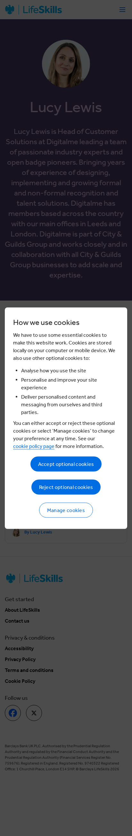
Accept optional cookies (66, 464)
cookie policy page (33, 446)
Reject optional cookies (66, 487)
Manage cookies (66, 510)
